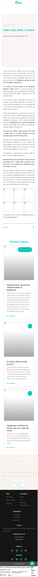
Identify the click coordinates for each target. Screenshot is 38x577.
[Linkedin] (16, 550)
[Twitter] (12, 550)
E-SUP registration (24, 505)
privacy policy (21, 480)
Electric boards (9, 497)
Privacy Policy (16, 517)
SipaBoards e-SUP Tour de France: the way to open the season (18, 428)
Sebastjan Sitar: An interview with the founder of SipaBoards (18, 287)
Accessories (8, 503)
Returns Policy (16, 520)
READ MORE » (11, 316)
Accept (10, 575)
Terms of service (16, 514)
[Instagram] (21, 550)
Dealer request (23, 502)
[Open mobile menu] (2, 3)
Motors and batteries (10, 500)
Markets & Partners (19, 36)
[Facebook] (25, 550)
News (26, 36)
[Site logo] (19, 2)
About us (22, 497)
